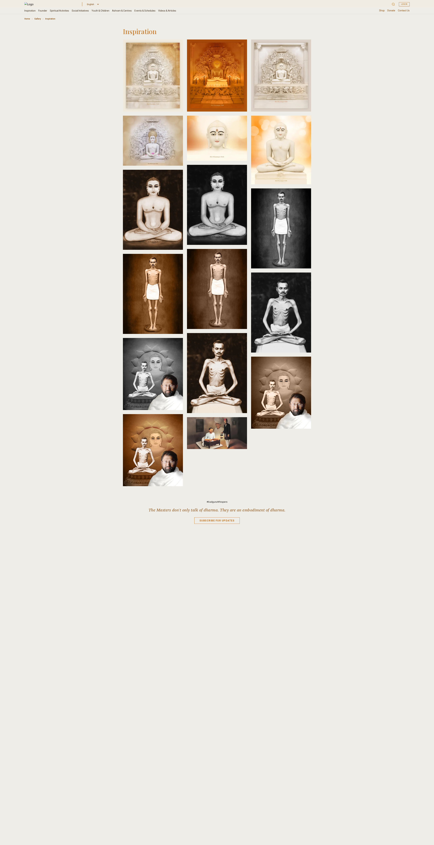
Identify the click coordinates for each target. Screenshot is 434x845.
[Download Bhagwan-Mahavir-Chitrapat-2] (241, 45)
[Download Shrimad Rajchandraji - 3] (177, 259)
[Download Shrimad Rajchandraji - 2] (241, 254)
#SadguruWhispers (217, 502)
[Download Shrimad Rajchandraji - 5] (241, 338)
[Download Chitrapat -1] (177, 343)
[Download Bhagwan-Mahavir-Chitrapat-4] (177, 121)
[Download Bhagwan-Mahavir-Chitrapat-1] (177, 45)
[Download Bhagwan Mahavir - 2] (177, 175)
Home (27, 19)
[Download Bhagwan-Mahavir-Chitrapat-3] (305, 45)
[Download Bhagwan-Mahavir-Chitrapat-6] (305, 121)
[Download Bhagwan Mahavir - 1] (241, 170)
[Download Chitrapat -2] (305, 362)
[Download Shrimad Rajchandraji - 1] (305, 193)
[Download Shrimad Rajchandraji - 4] (305, 278)
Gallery (37, 19)
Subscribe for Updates (217, 520)
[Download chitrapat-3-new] (177, 419)
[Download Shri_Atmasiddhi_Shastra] (241, 422)
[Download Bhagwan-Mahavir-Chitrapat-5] (241, 121)
